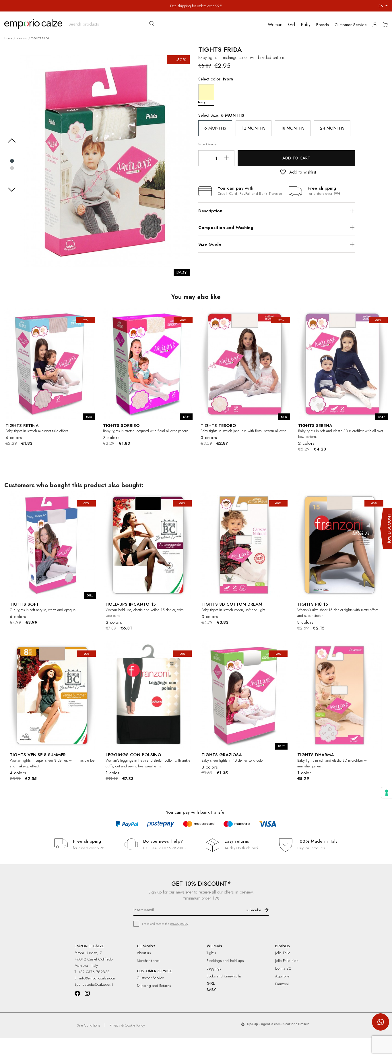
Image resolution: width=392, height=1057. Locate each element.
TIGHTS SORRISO (121, 425)
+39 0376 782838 (170, 848)
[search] (151, 23)
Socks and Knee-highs (224, 976)
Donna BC (283, 968)
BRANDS (282, 946)
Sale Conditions (88, 1025)
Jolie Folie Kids (286, 960)
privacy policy (179, 923)
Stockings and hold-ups (225, 960)
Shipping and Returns (154, 985)
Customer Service (150, 978)
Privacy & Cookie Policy (127, 1025)
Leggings (214, 968)
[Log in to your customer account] (376, 25)
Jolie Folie (282, 953)
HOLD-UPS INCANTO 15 (131, 604)
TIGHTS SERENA (315, 425)
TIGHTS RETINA (22, 425)
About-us (144, 953)
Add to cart (296, 158)
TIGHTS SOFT (24, 604)
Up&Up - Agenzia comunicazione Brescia (278, 1024)
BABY (211, 989)
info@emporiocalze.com (97, 978)
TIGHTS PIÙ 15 (312, 604)
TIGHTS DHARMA (315, 755)
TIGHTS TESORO (218, 425)
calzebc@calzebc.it (97, 984)
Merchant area (148, 960)
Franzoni (282, 984)
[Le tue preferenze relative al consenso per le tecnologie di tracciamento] (386, 792)
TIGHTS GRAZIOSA (221, 755)
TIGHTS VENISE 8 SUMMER (38, 755)
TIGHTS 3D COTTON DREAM (231, 604)
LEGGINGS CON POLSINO (133, 755)
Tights (211, 953)
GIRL (211, 983)
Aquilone (282, 976)
